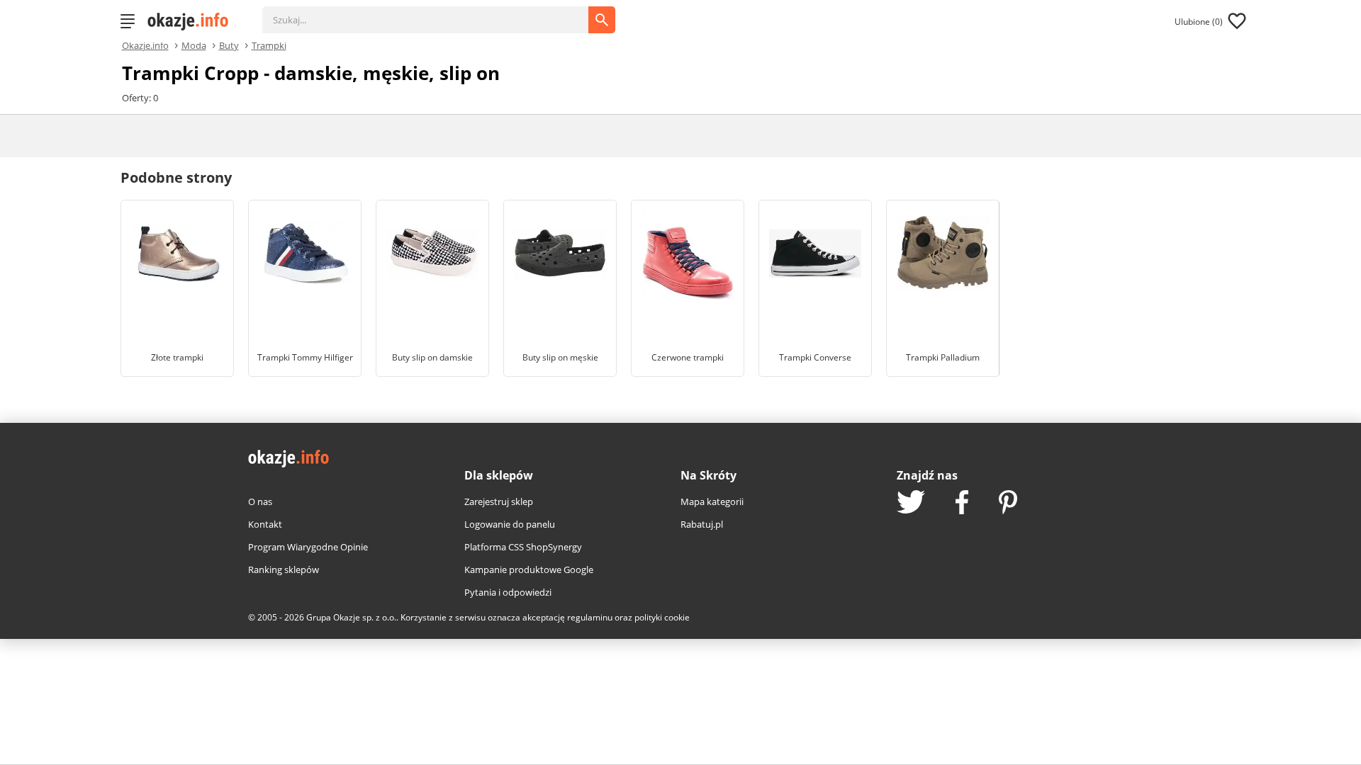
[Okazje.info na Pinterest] (1008, 503)
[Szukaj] (436, 12)
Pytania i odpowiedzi (507, 592)
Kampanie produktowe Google (528, 569)
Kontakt (265, 524)
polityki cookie (662, 617)
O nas (260, 501)
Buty (229, 44)
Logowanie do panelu (509, 524)
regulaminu (589, 617)
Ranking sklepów (283, 569)
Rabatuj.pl (701, 524)
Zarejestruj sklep (498, 501)
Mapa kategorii (712, 501)
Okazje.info (145, 45)
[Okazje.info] (193, 21)
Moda (193, 44)
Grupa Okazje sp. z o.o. (351, 617)
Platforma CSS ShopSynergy (523, 546)
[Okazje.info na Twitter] (911, 503)
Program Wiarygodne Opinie (308, 546)
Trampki (269, 44)
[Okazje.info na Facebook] (962, 503)
